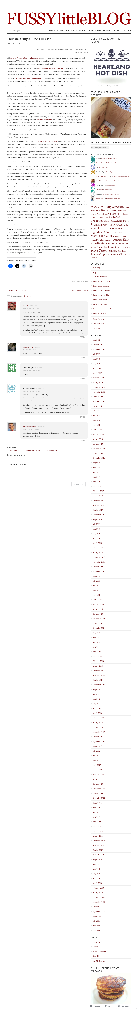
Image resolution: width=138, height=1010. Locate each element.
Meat (106, 236)
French (123, 225)
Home (52, 30)
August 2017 (97, 462)
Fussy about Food (82, 281)
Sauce (85, 49)
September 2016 (99, 514)
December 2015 (99, 557)
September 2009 (99, 911)
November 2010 (99, 845)
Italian (107, 232)
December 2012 (99, 727)
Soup (112, 247)
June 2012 (96, 755)
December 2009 (99, 897)
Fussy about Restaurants (102, 308)
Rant (126, 239)
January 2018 (98, 439)
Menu (113, 236)
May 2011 (96, 817)
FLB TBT (96, 268)
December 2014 (99, 614)
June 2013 (96, 699)
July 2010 (96, 864)
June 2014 (96, 642)
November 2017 (99, 448)
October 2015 (98, 566)
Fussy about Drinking (101, 295)
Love (114, 231)
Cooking (96, 220)
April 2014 (97, 651)
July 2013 (96, 694)
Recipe (94, 243)
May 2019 (96, 363)
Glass (96, 229)
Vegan (98, 254)
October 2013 (98, 680)
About (43, 49)
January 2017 (98, 495)
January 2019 (98, 382)
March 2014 (97, 656)
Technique (111, 250)
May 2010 (96, 873)
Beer (52, 49)
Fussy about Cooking (101, 285)
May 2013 (96, 703)
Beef (93, 210)
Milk (124, 236)
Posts (94, 273)
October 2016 (98, 510)
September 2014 (99, 628)
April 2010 (97, 878)
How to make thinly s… (102, 176)
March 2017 (97, 486)
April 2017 (97, 481)
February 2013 (98, 717)
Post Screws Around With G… (112, 181)
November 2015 (99, 562)
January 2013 (98, 722)
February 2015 (98, 604)
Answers (116, 206)
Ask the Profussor (100, 276)
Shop (100, 247)
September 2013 (99, 684)
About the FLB (63, 30)
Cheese (112, 214)
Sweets (94, 250)
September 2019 (99, 349)
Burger (93, 213)
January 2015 (98, 609)
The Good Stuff (94, 30)
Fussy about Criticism (101, 290)
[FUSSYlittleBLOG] (69, 15)
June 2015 (96, 585)
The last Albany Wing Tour (46, 141)
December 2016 (99, 500)
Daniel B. (98, 181)
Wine (121, 254)
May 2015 (96, 590)
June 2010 (96, 869)
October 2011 (98, 793)
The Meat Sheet (99, 961)
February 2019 (98, 377)
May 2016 (96, 533)
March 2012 (97, 769)
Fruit (128, 224)
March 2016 (97, 543)
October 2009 (98, 906)
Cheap (105, 213)
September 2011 (99, 798)
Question (117, 239)
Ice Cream (117, 228)
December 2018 (99, 387)
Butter (99, 214)
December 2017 (99, 444)
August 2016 (97, 519)
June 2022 (96, 340)
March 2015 (97, 599)
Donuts (114, 221)
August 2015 (97, 576)
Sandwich (117, 243)
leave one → (28, 296)
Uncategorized (98, 328)
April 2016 (97, 538)
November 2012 (99, 732)
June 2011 (96, 812)
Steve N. (26, 305)
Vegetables (106, 254)
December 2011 (99, 784)
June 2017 (96, 472)
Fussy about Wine (100, 313)
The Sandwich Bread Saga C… (109, 159)
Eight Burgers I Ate (110, 190)
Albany (47, 49)
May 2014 (96, 647)
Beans (127, 207)
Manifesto (97, 235)
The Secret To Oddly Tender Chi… (121, 176)
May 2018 (96, 420)
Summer (125, 247)
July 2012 (96, 751)
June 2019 (96, 358)
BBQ (123, 207)
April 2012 (97, 765)
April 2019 (97, 368)
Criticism (105, 220)
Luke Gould (99, 190)
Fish (110, 224)
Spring (77, 52)
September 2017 (99, 458)
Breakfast (122, 210)
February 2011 (98, 831)
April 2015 (97, 595)
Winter (94, 257)
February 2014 (98, 661)
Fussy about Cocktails (101, 281)
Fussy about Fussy (100, 304)
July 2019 (96, 354)
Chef (119, 213)
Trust (93, 254)
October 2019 (98, 344)
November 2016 (99, 505)
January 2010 (98, 892)
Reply (82, 337)
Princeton (109, 240)
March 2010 (97, 883)
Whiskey (115, 254)
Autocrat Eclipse (103, 167)
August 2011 (97, 802)
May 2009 (96, 930)
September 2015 (99, 571)
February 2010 (98, 888)
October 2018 (98, 396)
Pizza (93, 239)
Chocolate (101, 217)
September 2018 (99, 401)
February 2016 (98, 547)
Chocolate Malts (110, 185)
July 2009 (96, 921)
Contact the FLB (78, 30)
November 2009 (99, 902)
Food (70, 49)
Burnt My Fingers (29, 426)
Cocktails (110, 217)
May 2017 (96, 477)
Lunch (120, 232)
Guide (102, 228)
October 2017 (98, 453)
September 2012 (99, 741)
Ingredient (97, 232)
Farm (105, 224)
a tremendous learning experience (51, 68)
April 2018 (97, 425)
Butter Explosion (110, 172)
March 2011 (97, 826)
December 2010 (99, 840)
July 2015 (96, 580)
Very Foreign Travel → (79, 290)
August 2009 (97, 916)
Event (66, 49)
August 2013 (97, 689)
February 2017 (98, 491)
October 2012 (98, 736)
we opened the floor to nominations (28, 78)
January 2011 (98, 836)
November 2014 (99, 618)
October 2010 (98, 850)
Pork (98, 239)
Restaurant (79, 49)
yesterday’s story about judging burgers (25, 58)
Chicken (61, 49)
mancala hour (28, 346)
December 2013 (99, 670)
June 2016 (96, 529)
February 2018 (98, 434)
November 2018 (99, 392)
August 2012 (97, 746)
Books (109, 211)
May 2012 (96, 760)
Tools (124, 250)
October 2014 (98, 623)
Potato (103, 240)
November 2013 (99, 675)
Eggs (126, 221)
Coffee (118, 217)
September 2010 (99, 854)
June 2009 (96, 925)
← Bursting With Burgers (16, 290)
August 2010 (97, 859)
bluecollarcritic (100, 198)
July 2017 (96, 467)
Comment (78, 484)
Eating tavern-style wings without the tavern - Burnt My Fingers (33, 450)
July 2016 (96, 524)
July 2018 (96, 410)
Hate (110, 228)
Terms (119, 251)
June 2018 (96, 415)
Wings (86, 52)
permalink (33, 306)
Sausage (94, 247)
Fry (74, 49)
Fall (100, 224)
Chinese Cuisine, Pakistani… (109, 163)
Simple (106, 247)
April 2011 (97, 821)
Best (56, 49)
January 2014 (98, 666)
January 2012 (98, 779)
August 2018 (97, 406)
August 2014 (97, 632)
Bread (114, 210)
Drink (120, 221)
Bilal (97, 159)
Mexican (119, 236)
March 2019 (97, 373)
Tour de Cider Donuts (44, 119)
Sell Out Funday (99, 319)
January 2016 (98, 552)
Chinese (94, 217)
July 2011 (96, 807)
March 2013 (97, 713)
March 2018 (97, 429)
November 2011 (99, 788)
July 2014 (96, 637)
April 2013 (97, 708)
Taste (81, 52)
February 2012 (98, 774)
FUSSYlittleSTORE (122, 30)
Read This (107, 30)
